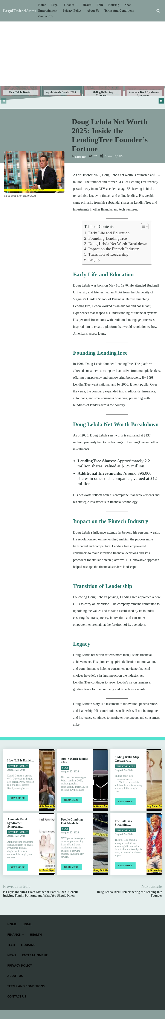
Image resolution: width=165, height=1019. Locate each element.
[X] (18, 206)
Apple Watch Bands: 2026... (62, 92)
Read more (18, 798)
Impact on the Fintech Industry (113, 249)
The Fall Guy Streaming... (123, 822)
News (65, 768)
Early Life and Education (109, 233)
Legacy (94, 259)
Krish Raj (80, 156)
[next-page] (161, 101)
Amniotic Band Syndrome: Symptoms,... (144, 94)
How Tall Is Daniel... (20, 92)
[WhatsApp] (38, 206)
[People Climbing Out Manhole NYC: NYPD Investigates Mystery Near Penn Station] (100, 844)
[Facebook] (8, 206)
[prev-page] (3, 101)
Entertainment (18, 766)
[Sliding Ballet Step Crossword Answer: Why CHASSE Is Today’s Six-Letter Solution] (154, 780)
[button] (158, 11)
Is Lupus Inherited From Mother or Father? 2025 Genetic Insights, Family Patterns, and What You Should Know (40, 893)
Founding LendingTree (107, 238)
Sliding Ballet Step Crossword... (103, 94)
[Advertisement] (82, 54)
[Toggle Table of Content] (142, 226)
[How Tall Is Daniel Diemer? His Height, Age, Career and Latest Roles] (47, 780)
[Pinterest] (28, 206)
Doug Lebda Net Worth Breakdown (117, 243)
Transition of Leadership (108, 254)
